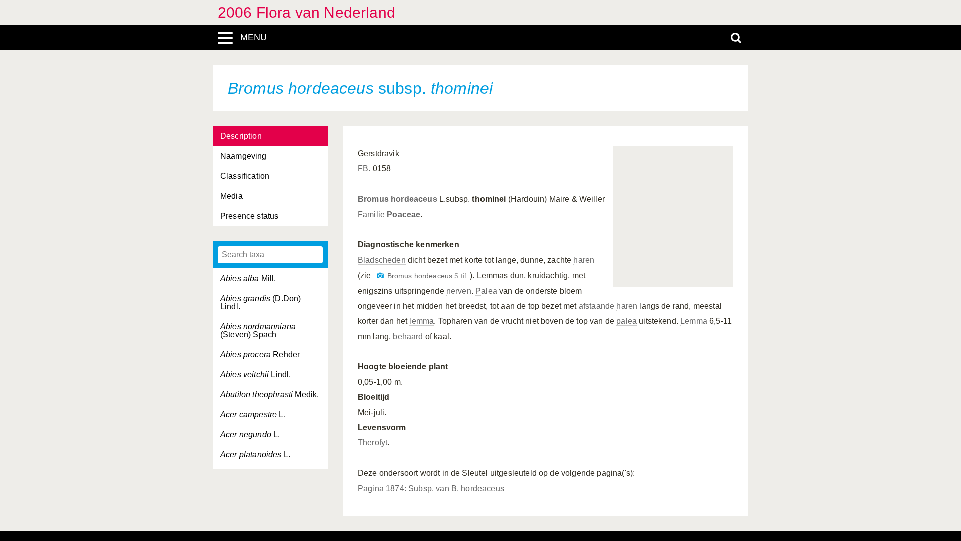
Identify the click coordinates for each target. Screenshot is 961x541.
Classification (244, 176)
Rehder (260, 354)
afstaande (596, 306)
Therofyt (372, 442)
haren (583, 260)
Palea (486, 291)
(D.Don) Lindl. (260, 302)
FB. (364, 168)
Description (241, 136)
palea (626, 321)
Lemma (693, 321)
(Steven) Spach (258, 330)
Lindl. (255, 374)
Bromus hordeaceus (420, 276)
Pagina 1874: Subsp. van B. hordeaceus (431, 488)
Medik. (269, 394)
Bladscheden (382, 260)
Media (231, 196)
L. (253, 414)
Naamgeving (243, 156)
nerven (458, 291)
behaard (408, 336)
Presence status (249, 216)
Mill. (248, 278)
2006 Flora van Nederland (306, 12)
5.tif (426, 276)
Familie (389, 214)
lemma (421, 321)
